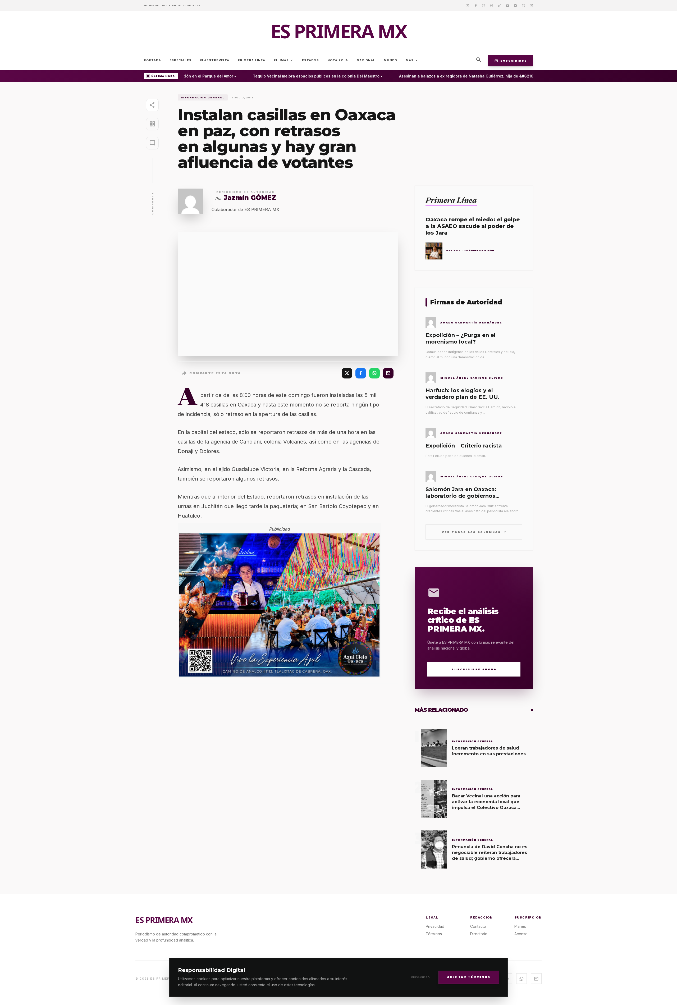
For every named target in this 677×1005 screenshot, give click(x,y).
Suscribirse (511, 60)
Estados (310, 60)
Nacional (366, 60)
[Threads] (491, 5)
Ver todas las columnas (474, 531)
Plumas (284, 60)
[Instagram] (484, 5)
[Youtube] (507, 5)
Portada (152, 60)
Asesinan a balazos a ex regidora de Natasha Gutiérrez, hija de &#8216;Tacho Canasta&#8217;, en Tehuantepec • (496, 76)
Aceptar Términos (468, 977)
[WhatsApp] (374, 373)
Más (412, 60)
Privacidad (420, 977)
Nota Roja (337, 60)
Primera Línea (251, 60)
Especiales (180, 60)
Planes (520, 926)
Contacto (478, 926)
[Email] (531, 5)
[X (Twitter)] (347, 373)
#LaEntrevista (214, 60)
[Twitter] (468, 5)
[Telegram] (515, 5)
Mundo (390, 60)
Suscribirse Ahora (474, 669)
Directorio (478, 933)
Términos (434, 933)
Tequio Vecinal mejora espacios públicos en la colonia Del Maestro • (307, 76)
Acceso (521, 933)
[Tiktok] (499, 5)
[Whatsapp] (523, 5)
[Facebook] (476, 5)
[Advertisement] (474, 131)
